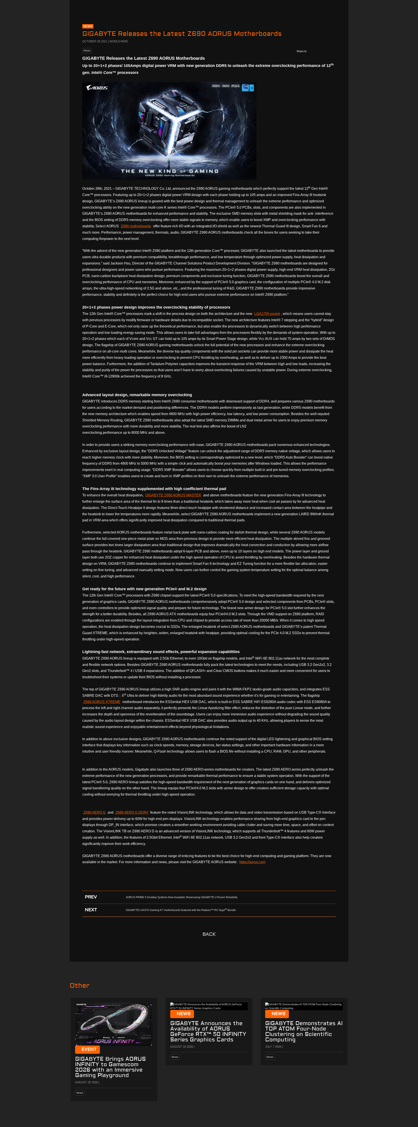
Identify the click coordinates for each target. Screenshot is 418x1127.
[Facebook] (312, 51)
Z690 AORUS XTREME (101, 702)
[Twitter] (322, 51)
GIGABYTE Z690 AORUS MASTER (173, 495)
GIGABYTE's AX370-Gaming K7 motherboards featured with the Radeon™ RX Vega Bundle (181, 910)
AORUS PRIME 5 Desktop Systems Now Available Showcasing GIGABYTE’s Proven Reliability (182, 897)
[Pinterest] (331, 51)
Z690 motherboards (136, 226)
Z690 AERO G (94, 812)
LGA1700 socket (267, 314)
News (87, 50)
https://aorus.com (252, 862)
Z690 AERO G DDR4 (131, 812)
